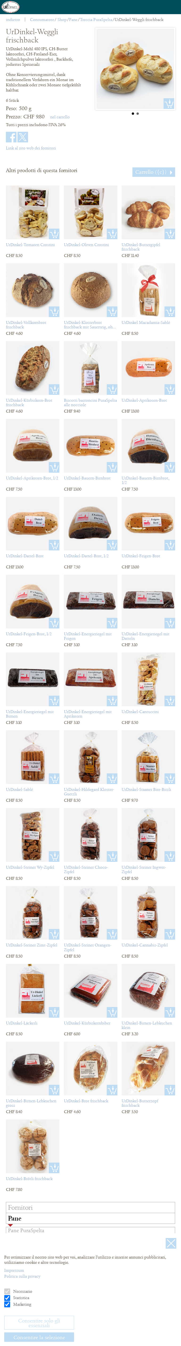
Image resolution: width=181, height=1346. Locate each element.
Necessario (22, 1291)
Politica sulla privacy (22, 1276)
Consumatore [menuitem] (42, 19)
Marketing (21, 1304)
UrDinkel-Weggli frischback (139, 19)
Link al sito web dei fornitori (31, 148)
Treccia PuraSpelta (96, 19)
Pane (73, 19)
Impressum (14, 1270)
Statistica (20, 1297)
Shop (62, 19)
